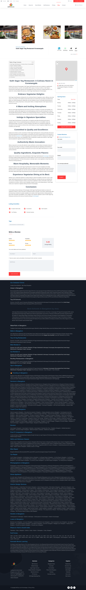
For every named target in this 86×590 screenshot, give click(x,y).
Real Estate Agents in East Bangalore (62, 394)
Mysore (34, 530)
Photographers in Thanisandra (64, 470)
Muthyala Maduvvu (59, 328)
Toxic (11, 547)
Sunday (59, 122)
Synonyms (68, 550)
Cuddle (43, 548)
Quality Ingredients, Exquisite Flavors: (17, 72)
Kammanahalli (29, 318)
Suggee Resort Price (40, 378)
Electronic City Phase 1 (46, 311)
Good (58, 544)
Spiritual (63, 550)
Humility (63, 547)
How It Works (38, 5)
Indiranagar (45, 302)
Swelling (19, 551)
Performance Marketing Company (54, 435)
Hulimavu (33, 317)
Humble (49, 547)
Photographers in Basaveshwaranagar (32, 465)
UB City (70, 537)
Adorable (67, 548)
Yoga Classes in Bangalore (25, 445)
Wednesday (59, 109)
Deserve (52, 544)
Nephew (28, 545)
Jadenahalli (37, 293)
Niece (69, 547)
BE (65, 535)
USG (36, 535)
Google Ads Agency (35, 435)
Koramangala (46, 156)
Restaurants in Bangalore (16, 224)
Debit (13, 544)
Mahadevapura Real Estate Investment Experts (25, 393)
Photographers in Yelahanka (67, 471)
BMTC (51, 537)
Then (72, 544)
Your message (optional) (62, 163)
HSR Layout (71, 295)
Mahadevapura (50, 295)
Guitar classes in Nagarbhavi (53, 443)
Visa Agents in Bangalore (32, 399)
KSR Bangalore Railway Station (41, 375)
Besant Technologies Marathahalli (28, 378)
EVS (51, 535)
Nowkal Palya (61, 292)
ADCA (54, 535)
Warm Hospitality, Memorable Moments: (17, 74)
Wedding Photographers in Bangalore (57, 390)
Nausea (19, 548)
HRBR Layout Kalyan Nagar (32, 377)
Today (58, 99)
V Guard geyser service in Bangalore (41, 480)
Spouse (14, 547)
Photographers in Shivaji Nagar (50, 470)
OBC (14, 537)
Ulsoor (47, 313)
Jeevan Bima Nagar (64, 318)
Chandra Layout (21, 320)
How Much (47, 545)
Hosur (55, 290)
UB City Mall (26, 333)
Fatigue (29, 548)
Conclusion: (13, 77)
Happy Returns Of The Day (23, 544)
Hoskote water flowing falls (23, 328)
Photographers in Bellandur (46, 465)
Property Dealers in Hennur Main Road (63, 393)
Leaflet (76, 80)
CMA (30, 537)
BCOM (23, 537)
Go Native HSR (17, 378)
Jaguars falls (66, 328)
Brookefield (16, 296)
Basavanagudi (13, 290)
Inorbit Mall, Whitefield (59, 335)
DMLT (44, 535)
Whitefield (38, 292)
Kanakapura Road (56, 315)
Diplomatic (54, 550)
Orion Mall (12, 333)
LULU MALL (67, 335)
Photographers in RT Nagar (23, 470)
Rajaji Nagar (23, 313)
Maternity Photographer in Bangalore (40, 388)
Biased (73, 548)
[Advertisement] (43, 16)
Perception (12, 548)
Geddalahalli (43, 293)
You (50, 548)
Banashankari (20, 311)
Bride (63, 548)
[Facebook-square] (68, 587)
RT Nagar (19, 315)
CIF (57, 535)
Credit (16, 544)
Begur (23, 315)
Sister (72, 547)
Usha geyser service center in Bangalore (24, 480)
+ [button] (57, 62)
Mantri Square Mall (34, 333)
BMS (20, 537)
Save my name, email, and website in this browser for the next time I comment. (26, 258)
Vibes (67, 545)
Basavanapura (45, 296)
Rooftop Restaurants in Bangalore (21, 358)
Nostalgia (24, 545)
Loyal (22, 547)
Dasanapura (13, 295)
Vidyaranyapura (15, 317)
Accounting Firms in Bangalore (37, 385)
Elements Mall (40, 335)
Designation (32, 544)
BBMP (37, 537)
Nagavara (39, 296)
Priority (30, 550)
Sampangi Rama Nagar (25, 295)
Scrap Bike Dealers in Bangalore (33, 387)
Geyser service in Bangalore (21, 478)
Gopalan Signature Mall (67, 333)
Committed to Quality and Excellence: (17, 69)
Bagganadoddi (13, 293)
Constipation (24, 548)
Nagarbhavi (63, 315)
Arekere (70, 313)
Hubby (32, 547)
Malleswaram (29, 313)
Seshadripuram (64, 317)
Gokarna (27, 530)
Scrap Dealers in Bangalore (60, 387)
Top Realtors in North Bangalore (64, 397)
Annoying (12, 550)
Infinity (56, 547)
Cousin (61, 544)
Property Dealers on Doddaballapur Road (30, 394)
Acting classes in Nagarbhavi (16, 441)
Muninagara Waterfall (33, 328)
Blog (59, 5)
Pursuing (39, 551)
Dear (58, 545)
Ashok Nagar (39, 295)
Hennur (44, 295)
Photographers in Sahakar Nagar (37, 470)
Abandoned (38, 548)
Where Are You (27, 547)
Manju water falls (50, 328)
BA (73, 535)
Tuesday (59, 106)
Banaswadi (17, 318)
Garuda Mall (40, 333)
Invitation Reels (13, 285)
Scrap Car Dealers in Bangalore (47, 387)
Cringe (60, 545)
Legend (54, 545)
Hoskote (57, 318)
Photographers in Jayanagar (20, 467)
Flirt (35, 547)
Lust (16, 548)
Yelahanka (55, 292)
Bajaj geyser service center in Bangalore (50, 477)
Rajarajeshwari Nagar (56, 317)
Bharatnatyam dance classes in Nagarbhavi (61, 441)
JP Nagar (35, 302)
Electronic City (35, 290)
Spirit (33, 551)
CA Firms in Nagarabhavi (60, 385)
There (11, 551)
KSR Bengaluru (57, 537)
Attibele (47, 318)
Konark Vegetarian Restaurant (55, 377)
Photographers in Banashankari (17, 465)
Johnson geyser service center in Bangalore (55, 478)
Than (11, 545)
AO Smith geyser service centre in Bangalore (32, 477)
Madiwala (61, 296)
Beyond (18, 547)
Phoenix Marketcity (19, 333)
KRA (39, 535)
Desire (46, 548)
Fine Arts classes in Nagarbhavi (39, 443)
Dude (50, 550)
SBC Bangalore (64, 537)
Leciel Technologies (23, 587)
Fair (56, 544)
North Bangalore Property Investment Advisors (44, 393)
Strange (29, 551)
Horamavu (40, 303)
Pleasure (59, 550)
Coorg (45, 530)
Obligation (46, 550)
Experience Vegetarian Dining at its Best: (17, 75)
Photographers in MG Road (35, 468)
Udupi (17, 530)
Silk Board (53, 451)
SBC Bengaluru (30, 375)
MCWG (20, 535)
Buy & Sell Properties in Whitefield (60, 391)
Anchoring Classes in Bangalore (30, 441)
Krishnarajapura (33, 296)
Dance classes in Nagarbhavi (26, 443)
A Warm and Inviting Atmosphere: (16, 67)
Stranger (23, 551)
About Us (31, 5)
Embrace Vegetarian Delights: (15, 65)
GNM (11, 535)
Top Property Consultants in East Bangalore (48, 397)
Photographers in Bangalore (54, 388)
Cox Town (71, 318)
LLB (32, 537)
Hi (10, 544)
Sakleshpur (12, 530)
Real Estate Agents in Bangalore (46, 394)
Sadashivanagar (19, 292)
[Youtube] (71, 587)
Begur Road (27, 315)
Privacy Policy (31, 587)
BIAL (45, 537)
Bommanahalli (61, 313)
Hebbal (27, 296)
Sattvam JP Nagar (65, 377)
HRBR (41, 537)
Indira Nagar (28, 290)
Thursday (59, 112)
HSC (71, 535)
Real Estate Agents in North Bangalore (26, 396)
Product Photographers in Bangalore (23, 390)
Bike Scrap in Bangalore (20, 387)
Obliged (41, 550)
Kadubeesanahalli (64, 295)
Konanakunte (63, 293)
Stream (15, 551)
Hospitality (27, 238)
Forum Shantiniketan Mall (31, 335)
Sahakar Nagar (29, 320)
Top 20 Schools (15, 299)
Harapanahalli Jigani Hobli (46, 292)
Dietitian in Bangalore (14, 384)
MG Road (60, 290)
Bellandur (57, 296)
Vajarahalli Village (68, 292)
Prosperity (44, 551)
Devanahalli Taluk (30, 293)
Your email (59, 147)
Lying (51, 545)
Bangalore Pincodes (22, 375)
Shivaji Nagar (33, 295)
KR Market (35, 318)
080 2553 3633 (62, 83)
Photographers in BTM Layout (59, 465)
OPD (27, 535)
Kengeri (45, 290)
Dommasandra (50, 293)
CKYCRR (16, 535)
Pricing (53, 5)
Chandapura (52, 318)
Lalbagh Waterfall (42, 328)
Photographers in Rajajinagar (61, 468)
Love (36, 551)
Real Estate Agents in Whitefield (41, 396)
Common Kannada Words (42, 547)
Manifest (32, 545)
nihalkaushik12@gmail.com (64, 137)
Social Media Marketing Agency (68, 435)
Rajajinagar (64, 290)
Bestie (70, 545)
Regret (73, 545)
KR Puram (41, 315)
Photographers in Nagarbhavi (48, 468)
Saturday (59, 119)
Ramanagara (23, 293)
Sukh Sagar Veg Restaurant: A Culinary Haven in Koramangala (21, 64)
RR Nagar (14, 315)
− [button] (57, 64)
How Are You (38, 544)
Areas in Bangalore (16, 288)
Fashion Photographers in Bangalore (24, 388)
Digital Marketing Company (25, 435)
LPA (68, 535)
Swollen (72, 550)
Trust (69, 544)
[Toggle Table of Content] (32, 62)
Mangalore (22, 530)
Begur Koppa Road (35, 315)
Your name (59, 139)
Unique (52, 548)
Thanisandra (68, 315)
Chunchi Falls (72, 328)
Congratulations (58, 548)
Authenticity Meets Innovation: (15, 71)
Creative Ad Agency (14, 435)
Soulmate (22, 550)
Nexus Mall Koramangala (49, 333)
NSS (11, 537)
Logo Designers (43, 435)
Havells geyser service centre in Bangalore (37, 478)
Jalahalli (66, 313)
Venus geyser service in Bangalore (57, 480)
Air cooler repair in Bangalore (16, 477)
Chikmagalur (40, 530)
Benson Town (15, 320)
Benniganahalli (22, 296)
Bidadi (18, 293)
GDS (60, 535)
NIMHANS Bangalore (67, 375)
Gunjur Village (57, 295)
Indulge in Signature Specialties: (16, 68)
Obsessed (44, 544)
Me (66, 547)
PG (17, 537)
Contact (64, 5)
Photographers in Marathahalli (23, 468)
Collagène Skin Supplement (21, 406)
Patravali (34, 550)
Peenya (39, 318)
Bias (71, 548)
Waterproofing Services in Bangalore (23, 385)
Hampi (31, 530)
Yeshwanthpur (22, 317)
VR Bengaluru (58, 333)
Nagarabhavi (66, 296)
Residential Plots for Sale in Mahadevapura (29, 397)
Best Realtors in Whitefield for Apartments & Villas (42, 391)
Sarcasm (34, 548)
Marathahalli (26, 292)
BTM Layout (51, 296)
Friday (58, 116)
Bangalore (12, 451)
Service (10, 243)
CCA (30, 535)
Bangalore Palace (14, 375)
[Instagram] (74, 587)
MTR (48, 537)
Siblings (15, 545)
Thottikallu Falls (13, 328)
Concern (66, 544)
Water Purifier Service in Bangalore (23, 481)
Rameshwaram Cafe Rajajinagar (53, 378)
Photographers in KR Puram (44, 467)
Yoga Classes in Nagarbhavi (38, 445)
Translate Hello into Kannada (20, 377)
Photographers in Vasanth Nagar (28, 471)
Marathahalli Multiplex (43, 377)
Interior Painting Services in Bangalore (56, 384)
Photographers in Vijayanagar (41, 471)
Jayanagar (40, 290)
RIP (26, 551)
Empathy (42, 545)
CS (41, 535)
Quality (10, 238)
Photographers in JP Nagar (32, 467)
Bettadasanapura (70, 293)
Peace (38, 550)
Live (53, 547)
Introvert (48, 544)
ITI (34, 537)
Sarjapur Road (27, 311)
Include (59, 547)
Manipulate (37, 545)
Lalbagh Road (71, 290)
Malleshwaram (51, 290)
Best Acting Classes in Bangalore (44, 441)
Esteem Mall (13, 335)
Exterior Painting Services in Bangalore (39, 384)
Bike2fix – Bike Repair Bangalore (24, 285)
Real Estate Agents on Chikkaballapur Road (58, 396)
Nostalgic (19, 545)
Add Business (46, 5)
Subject (59, 155)
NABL (24, 535)
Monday (59, 102)
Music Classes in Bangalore (65, 443)
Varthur (43, 318)
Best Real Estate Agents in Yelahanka (23, 391)
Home (25, 5)
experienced (19, 135)
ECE (48, 535)
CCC (63, 535)
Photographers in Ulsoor (15, 471)
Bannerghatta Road (21, 290)
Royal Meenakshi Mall (20, 335)
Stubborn (17, 550)
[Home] (10, 5)
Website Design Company (15, 436)
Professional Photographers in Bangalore (39, 390)
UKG (33, 535)
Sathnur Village (56, 293)
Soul (64, 545)
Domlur (37, 317)
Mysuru (17, 295)
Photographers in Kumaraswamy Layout (59, 467)
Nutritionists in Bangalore (25, 384)
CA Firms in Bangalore (49, 385)
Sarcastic (26, 550)
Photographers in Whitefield (54, 471)
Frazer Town (13, 292)
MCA (27, 537)
